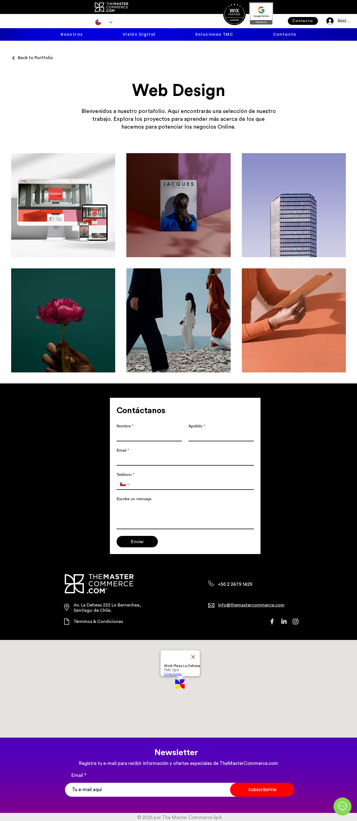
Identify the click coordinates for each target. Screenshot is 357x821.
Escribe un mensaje (134, 499)
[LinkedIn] (284, 621)
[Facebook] (272, 621)
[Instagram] (295, 621)
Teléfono (125, 474)
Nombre (125, 426)
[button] (214, 34)
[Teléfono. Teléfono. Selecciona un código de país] (125, 484)
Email (123, 450)
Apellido (197, 426)
